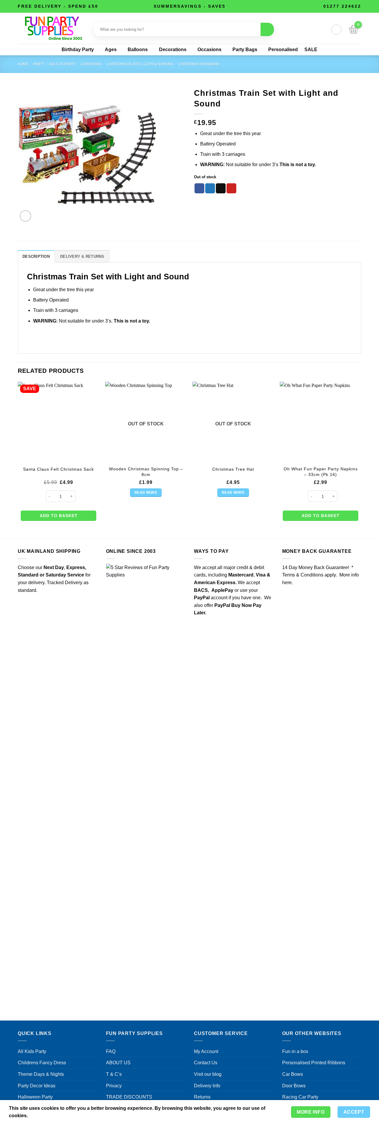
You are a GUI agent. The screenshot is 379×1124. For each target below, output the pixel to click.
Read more (145, 492)
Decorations (173, 49)
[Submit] (267, 29)
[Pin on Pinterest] (231, 188)
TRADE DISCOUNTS (129, 1096)
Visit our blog (207, 1074)
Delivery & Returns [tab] (82, 256)
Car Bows (292, 1074)
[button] (336, 30)
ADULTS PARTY (62, 64)
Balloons (138, 49)
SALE (310, 49)
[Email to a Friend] (221, 188)
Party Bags (244, 49)
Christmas (91, 64)
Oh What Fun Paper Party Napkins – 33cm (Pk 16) (321, 472)
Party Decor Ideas (36, 1085)
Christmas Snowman (198, 64)
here (287, 582)
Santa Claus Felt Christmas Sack (58, 469)
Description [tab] (36, 256)
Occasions (209, 49)
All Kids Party (32, 1051)
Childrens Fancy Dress (42, 1062)
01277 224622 (342, 6)
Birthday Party (78, 49)
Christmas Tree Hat (233, 469)
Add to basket (59, 515)
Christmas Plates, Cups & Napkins (140, 64)
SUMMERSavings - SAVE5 (190, 6)
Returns (202, 1096)
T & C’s (114, 1074)
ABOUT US (118, 1062)
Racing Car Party (300, 1096)
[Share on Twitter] (210, 188)
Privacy (114, 1085)
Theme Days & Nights (41, 1074)
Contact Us (205, 1062)
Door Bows (294, 1085)
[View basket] (353, 29)
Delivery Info (207, 1085)
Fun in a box (295, 1051)
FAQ (110, 1051)
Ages (111, 49)
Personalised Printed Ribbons (313, 1062)
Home (23, 64)
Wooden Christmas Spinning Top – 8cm (146, 472)
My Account (206, 1051)
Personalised (283, 49)
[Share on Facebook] (199, 188)
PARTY (39, 64)
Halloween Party (35, 1096)
